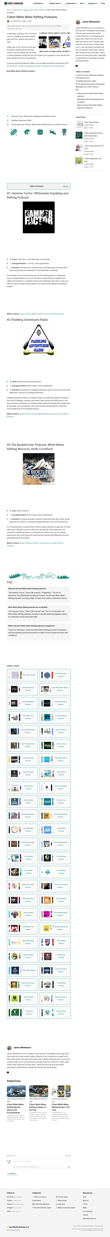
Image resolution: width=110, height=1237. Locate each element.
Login (68, 1155)
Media (85, 1208)
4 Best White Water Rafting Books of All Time (60, 1107)
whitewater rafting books (19, 66)
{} (35, 1166)
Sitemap (85, 1215)
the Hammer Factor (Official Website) (49, 314)
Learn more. (18, 29)
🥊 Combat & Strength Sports (41, 1204)
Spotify (35, 414)
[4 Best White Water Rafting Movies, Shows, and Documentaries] (16, 1096)
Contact (85, 1204)
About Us (85, 1200)
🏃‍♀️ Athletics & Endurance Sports (65, 1208)
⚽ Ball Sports (38, 3)
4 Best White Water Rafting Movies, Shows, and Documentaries (15, 1108)
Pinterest (9, 1204)
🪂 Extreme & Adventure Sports (41, 1208)
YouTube (9, 1200)
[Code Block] (31, 1167)
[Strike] (21, 1167)
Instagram (10, 1208)
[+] (38, 1166)
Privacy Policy (99, 1226)
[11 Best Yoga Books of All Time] (79, 161)
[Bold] (14, 1167)
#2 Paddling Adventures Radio (86, 81)
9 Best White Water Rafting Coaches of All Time (37, 1107)
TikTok (9, 1211)
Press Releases (88, 1211)
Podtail (35, 543)
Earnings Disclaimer (88, 1226)
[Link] (33, 1167)
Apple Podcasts (26, 314)
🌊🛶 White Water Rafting (34, 10)
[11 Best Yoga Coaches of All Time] (79, 148)
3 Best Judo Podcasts (28, 970)
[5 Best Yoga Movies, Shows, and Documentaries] (79, 135)
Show (65, 186)
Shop (84, 1197)
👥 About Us (92, 3)
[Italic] (16, 1167)
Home (9, 10)
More (82, 3)
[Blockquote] (29, 1167)
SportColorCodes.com (89, 1218)
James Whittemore (22, 1047)
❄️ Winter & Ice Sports (39, 1197)
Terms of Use (77, 1226)
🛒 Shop (102, 3)
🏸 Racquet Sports (54, 3)
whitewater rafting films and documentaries (48, 66)
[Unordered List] (26, 1167)
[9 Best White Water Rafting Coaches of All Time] (38, 1096)
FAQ (77, 90)
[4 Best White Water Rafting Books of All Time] (61, 1096)
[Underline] (19, 1167)
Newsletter (10, 1197)
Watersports (18, 10)
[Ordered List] (24, 1167)
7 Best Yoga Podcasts (28, 675)
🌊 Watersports (70, 3)
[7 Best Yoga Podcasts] (79, 125)
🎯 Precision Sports (62, 1197)
